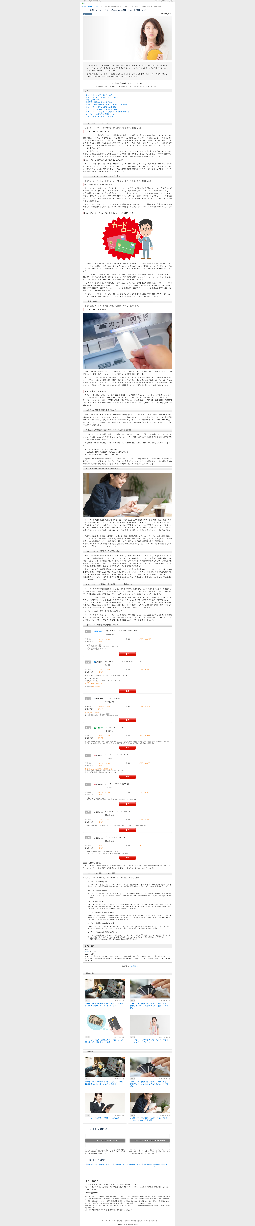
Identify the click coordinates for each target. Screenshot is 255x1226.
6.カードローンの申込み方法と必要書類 (101, 107)
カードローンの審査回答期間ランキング (101, 114)
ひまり (87, 951)
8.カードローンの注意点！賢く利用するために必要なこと (107, 112)
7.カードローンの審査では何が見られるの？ (102, 109)
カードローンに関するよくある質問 (99, 116)
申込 (127, 654)
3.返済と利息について (94, 100)
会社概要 (120, 1221)
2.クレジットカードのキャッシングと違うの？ (103, 97)
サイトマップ (153, 1221)
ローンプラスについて (109, 1221)
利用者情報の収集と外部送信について (136, 1221)
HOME (90, 6)
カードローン (97, 6)
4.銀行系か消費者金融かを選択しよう (100, 102)
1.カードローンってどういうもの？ (99, 95)
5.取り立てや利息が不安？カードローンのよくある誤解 (107, 104)
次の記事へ (133, 966)
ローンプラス (85, 6)
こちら (146, 86)
